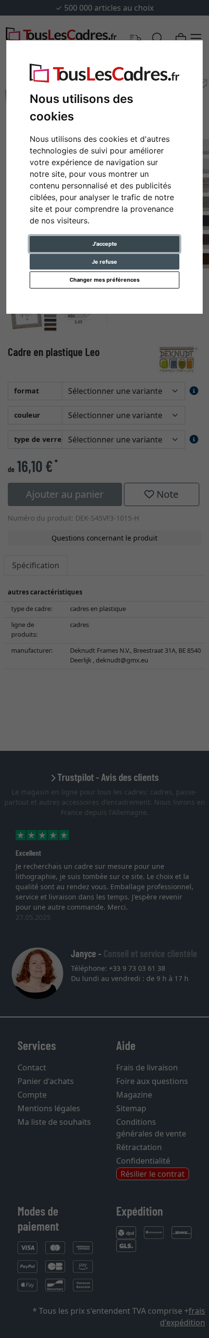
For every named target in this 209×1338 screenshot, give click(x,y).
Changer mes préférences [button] (104, 279)
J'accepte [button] (104, 243)
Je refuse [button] (104, 261)
